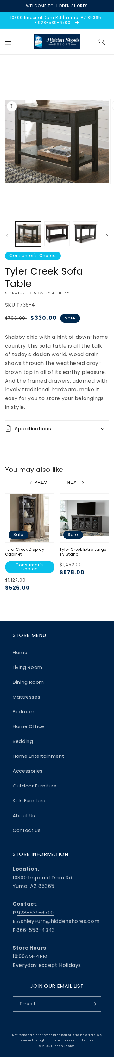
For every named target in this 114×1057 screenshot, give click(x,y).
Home (20, 652)
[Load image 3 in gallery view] (85, 233)
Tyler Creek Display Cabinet (24, 552)
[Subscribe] (93, 1004)
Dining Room (28, 682)
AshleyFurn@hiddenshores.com (58, 921)
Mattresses (26, 697)
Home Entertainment (38, 756)
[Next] (107, 236)
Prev (40, 482)
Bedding (23, 741)
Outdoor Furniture (35, 786)
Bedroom (24, 711)
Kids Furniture (29, 801)
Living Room (27, 667)
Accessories (28, 771)
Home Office (28, 726)
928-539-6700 (35, 912)
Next (73, 482)
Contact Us (27, 830)
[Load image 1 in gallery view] (28, 233)
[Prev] (7, 236)
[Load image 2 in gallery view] (57, 233)
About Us (24, 815)
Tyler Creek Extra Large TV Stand (83, 552)
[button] (8, 41)
